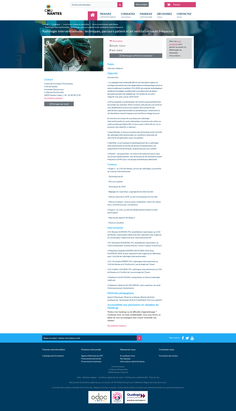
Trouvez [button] (108, 15)
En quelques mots (127, 356)
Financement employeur (91, 361)
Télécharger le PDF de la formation (136, 55)
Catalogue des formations (53, 356)
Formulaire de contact (168, 356)
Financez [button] (146, 15)
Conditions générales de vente (110, 377)
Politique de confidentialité (136, 377)
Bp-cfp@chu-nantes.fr (116, 325)
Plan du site (154, 377)
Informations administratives (132, 361)
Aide (79, 377)
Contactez (184, 15)
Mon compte (141, 4)
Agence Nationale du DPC (92, 356)
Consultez (128, 15)
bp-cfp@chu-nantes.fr (53, 98)
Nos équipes (125, 358)
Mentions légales (89, 377)
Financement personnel (91, 358)
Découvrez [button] (164, 15)
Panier (176, 4)
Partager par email (60, 104)
